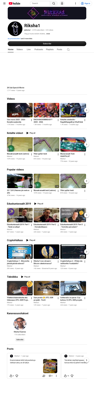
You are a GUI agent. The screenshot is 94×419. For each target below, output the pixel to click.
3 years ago (80, 356)
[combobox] (40, 3)
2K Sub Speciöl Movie (15, 88)
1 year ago (25, 356)
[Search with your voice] (62, 3)
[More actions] (31, 120)
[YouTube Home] (14, 3)
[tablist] (47, 49)
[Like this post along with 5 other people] (11, 376)
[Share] (43, 375)
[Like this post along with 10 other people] (65, 376)
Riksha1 (9, 156)
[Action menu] (56, 375)
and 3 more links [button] (26, 38)
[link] (33, 367)
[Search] (54, 3)
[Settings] (75, 3)
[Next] (86, 110)
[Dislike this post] (17, 376)
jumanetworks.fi (15, 38)
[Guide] (4, 3)
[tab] (11, 49)
